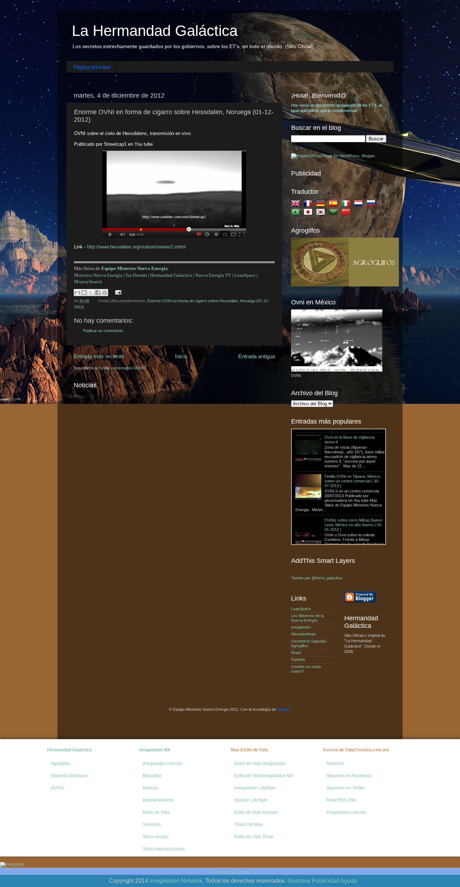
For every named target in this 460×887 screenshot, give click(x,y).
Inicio (181, 356)
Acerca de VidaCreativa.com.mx (356, 749)
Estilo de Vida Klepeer (256, 812)
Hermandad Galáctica (171, 275)
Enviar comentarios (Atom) (122, 368)
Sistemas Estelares (69, 775)
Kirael (296, 652)
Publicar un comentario (103, 330)
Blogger (283, 709)
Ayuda (348, 881)
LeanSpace (245, 275)
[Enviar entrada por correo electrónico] (117, 292)
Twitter (243, 872)
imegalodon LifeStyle (255, 787)
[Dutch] (359, 204)
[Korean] (322, 213)
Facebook (223, 872)
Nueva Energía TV (213, 275)
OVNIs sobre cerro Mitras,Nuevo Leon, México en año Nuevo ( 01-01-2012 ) (354, 503)
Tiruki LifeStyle (248, 824)
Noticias (150, 787)
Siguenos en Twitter (345, 787)
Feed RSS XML (341, 800)
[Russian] (372, 204)
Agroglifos (60, 763)
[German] (322, 204)
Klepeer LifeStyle (251, 800)
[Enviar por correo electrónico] (77, 292)
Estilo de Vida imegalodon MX (263, 775)
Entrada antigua (256, 356)
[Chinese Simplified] (347, 213)
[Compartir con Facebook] (97, 292)
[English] (297, 204)
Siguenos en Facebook (349, 775)
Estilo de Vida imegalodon (260, 763)
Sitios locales (156, 836)
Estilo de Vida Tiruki (253, 836)
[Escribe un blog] (84, 292)
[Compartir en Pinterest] (104, 292)
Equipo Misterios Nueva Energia (134, 268)
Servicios (152, 824)
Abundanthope (303, 634)
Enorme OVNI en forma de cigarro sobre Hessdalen (192, 301)
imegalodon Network (176, 881)
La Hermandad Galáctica (155, 30)
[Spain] (334, 204)
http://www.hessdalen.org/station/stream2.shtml (136, 246)
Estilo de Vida (156, 812)
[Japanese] (309, 213)
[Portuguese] (297, 213)
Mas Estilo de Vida (249, 749)
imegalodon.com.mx (162, 763)
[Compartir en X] (91, 292)
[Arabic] (334, 213)
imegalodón (301, 627)
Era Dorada (136, 275)
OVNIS (57, 787)
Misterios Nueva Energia (98, 275)
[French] (309, 204)
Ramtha (298, 659)
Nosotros (335, 763)
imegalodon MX (154, 749)
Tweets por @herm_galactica (316, 578)
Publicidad (325, 881)
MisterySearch (88, 281)
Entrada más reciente (99, 356)
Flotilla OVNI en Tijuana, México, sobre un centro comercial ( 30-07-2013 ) (353, 459)
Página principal (91, 67)
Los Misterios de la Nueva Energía (307, 617)
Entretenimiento (158, 800)
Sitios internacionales (164, 848)
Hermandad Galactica (69, 749)
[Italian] (347, 204)
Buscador (152, 775)
